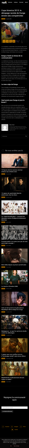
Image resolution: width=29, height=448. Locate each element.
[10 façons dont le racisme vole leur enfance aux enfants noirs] (14, 161)
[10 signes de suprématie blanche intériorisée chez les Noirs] (14, 184)
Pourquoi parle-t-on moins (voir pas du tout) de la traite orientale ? (14, 242)
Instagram (16, 426)
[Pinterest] (10, 41)
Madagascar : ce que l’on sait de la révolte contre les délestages (14, 332)
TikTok (24, 426)
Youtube (16, 429)
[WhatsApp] (13, 41)
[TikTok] (21, 427)
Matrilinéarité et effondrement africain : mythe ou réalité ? (13, 378)
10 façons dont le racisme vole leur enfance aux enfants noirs (12, 171)
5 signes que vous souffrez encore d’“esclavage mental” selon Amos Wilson (13, 355)
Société (3, 18)
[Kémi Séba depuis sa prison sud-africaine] (14, 256)
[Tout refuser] (27, 443)
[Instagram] (12, 427)
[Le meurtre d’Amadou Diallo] (14, 277)
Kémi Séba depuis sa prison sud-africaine (13, 265)
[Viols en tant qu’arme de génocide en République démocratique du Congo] (14, 299)
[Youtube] (12, 430)
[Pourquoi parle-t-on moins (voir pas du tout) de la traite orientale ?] (14, 232)
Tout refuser (16, 445)
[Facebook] (4, 41)
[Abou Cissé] (4, 127)
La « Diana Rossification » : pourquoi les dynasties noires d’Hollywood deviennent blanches (13, 218)
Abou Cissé (11, 125)
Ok (11, 445)
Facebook (7, 426)
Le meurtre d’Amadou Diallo (9, 286)
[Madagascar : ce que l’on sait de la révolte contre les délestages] (14, 322)
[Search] (26, 136)
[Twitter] (7, 41)
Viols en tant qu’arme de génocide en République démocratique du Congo (12, 309)
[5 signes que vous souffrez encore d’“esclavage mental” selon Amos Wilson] (14, 345)
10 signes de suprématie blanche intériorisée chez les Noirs (11, 194)
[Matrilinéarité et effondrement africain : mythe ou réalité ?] (14, 369)
